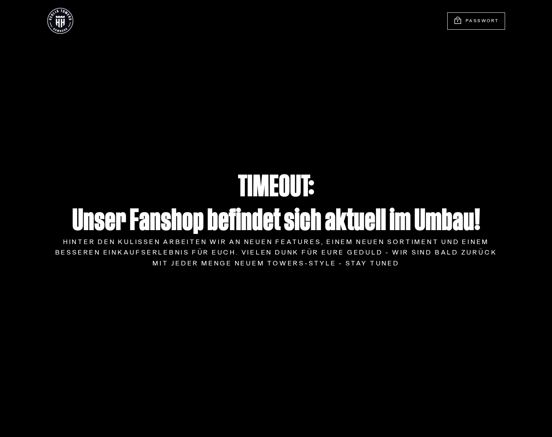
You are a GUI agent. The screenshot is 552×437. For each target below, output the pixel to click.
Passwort (482, 21)
